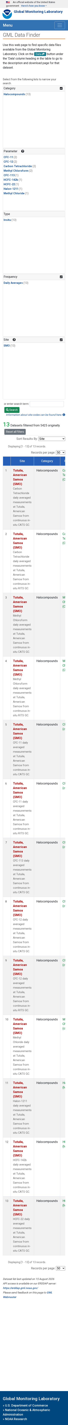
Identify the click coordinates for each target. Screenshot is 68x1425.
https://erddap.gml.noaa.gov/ (20, 1288)
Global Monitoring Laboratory (38, 11)
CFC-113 (9, 175)
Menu (7, 25)
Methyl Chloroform (16, 170)
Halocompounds (14, 94)
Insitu (7, 220)
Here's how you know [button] (33, 5)
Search (13, 409)
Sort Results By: (27, 439)
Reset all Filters (15, 431)
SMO (7, 345)
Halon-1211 (11, 189)
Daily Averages (13, 283)
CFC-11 (8, 157)
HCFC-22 (9, 184)
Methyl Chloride (14, 193)
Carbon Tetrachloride (18, 166)
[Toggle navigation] (59, 25)
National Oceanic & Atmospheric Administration (26, 1412)
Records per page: (43, 452)
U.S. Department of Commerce (26, 1405)
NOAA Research (16, 1419)
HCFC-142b (11, 179)
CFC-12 (8, 161)
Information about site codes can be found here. (34, 414)
